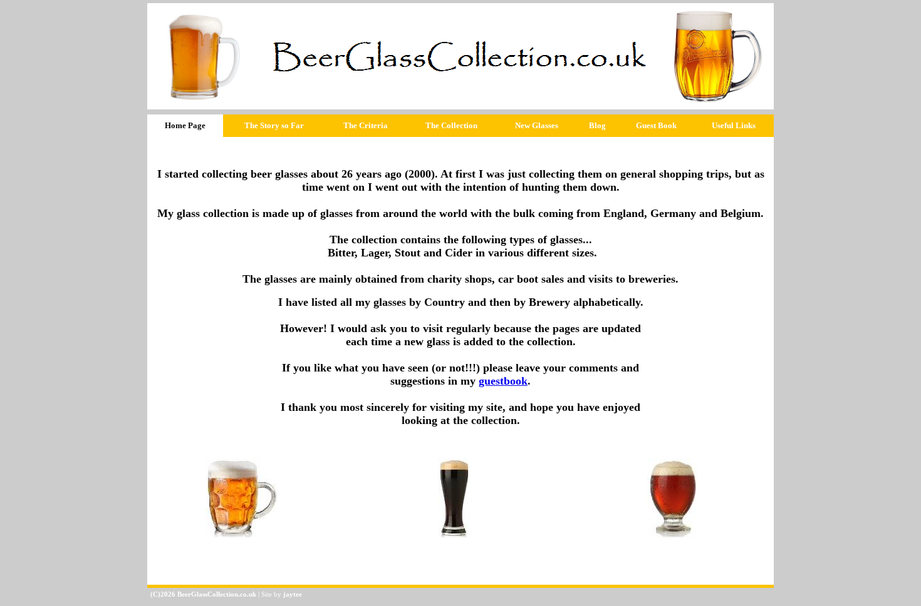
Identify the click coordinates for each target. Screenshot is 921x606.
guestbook (503, 381)
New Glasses (536, 125)
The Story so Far (274, 125)
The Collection (451, 125)
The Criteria (365, 125)
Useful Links (734, 125)
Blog (597, 125)
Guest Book (656, 125)
